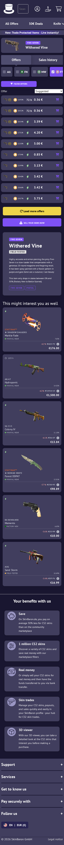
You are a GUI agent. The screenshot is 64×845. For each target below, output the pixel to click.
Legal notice (55, 839)
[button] (37, 9)
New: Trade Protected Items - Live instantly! (32, 32)
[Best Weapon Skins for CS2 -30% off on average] (9, 9)
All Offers (11, 24)
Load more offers (33, 211)
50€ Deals (36, 24)
